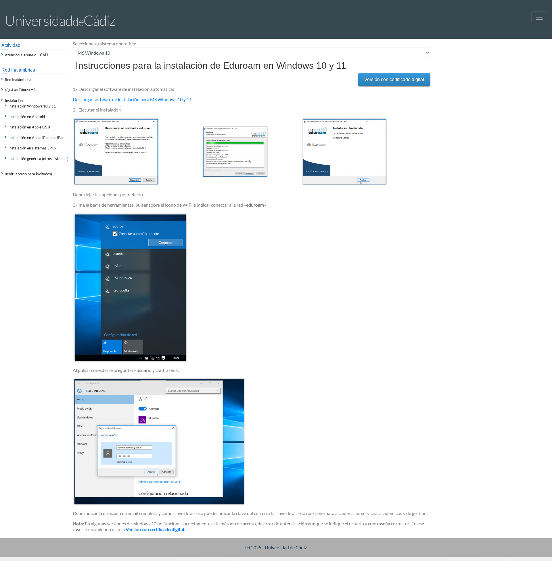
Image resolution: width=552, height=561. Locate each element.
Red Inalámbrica (18, 79)
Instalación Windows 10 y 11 (32, 106)
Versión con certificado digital (394, 79)
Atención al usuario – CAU (26, 55)
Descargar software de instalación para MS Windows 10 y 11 (132, 99)
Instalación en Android (26, 116)
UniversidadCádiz (60, 20)
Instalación (14, 100)
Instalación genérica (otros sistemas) (38, 158)
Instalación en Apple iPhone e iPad (36, 137)
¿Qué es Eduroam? (20, 90)
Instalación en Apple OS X (29, 127)
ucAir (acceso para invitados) (28, 174)
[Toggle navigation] (539, 17)
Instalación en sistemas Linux (32, 148)
